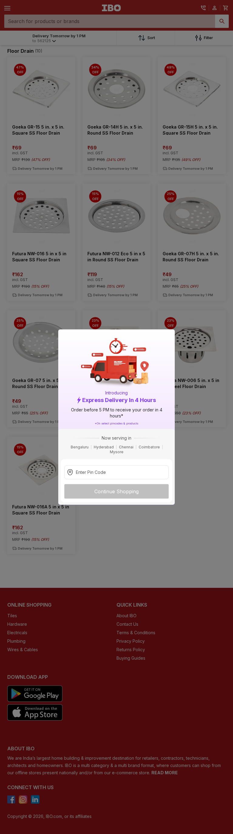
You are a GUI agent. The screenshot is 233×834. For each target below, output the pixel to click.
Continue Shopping (116, 491)
